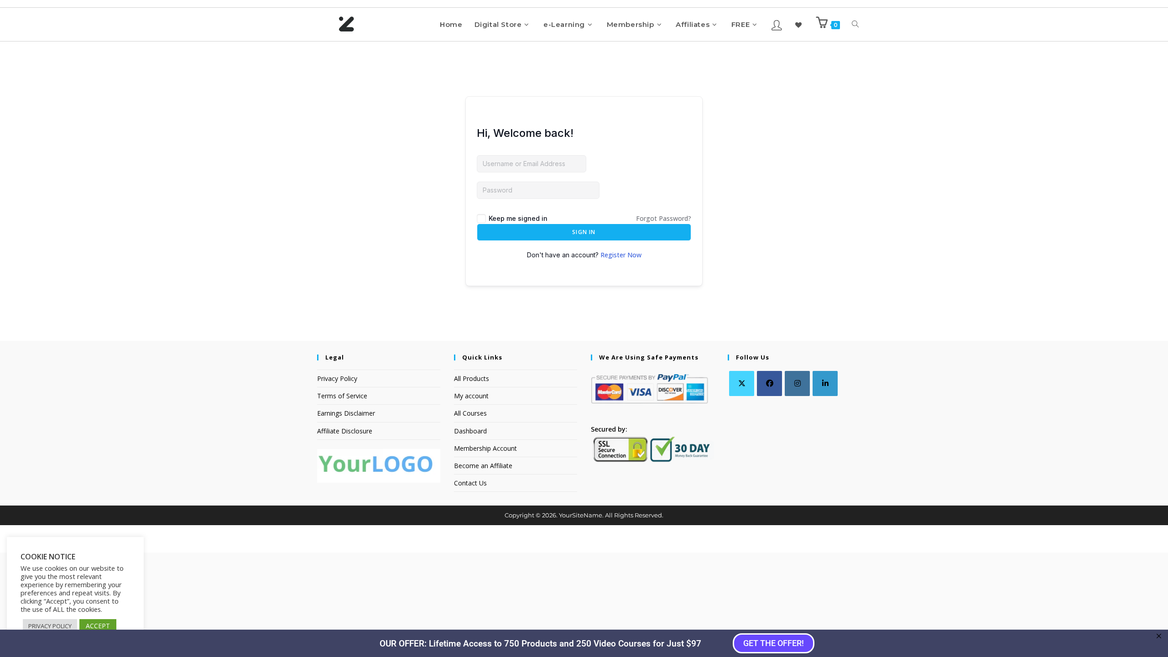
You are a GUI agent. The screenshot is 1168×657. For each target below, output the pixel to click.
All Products (471, 378)
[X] (741, 383)
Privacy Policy (337, 378)
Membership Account (485, 448)
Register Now (620, 254)
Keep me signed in (518, 218)
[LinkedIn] (825, 383)
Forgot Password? (663, 218)
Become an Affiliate (483, 465)
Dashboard (470, 431)
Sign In (583, 232)
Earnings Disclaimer (346, 413)
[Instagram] (797, 383)
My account (471, 395)
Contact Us (470, 483)
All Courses (470, 413)
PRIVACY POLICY (50, 626)
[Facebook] (769, 383)
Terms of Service (342, 395)
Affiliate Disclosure (344, 431)
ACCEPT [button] (98, 625)
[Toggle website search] (855, 24)
